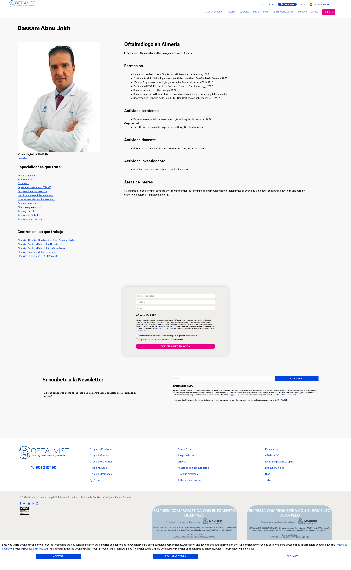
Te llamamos (287, 4)
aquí (251, 548)
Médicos (302, 11)
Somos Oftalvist (187, 449)
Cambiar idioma (320, 4)
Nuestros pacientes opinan (280, 461)
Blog (267, 474)
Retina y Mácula (260, 11)
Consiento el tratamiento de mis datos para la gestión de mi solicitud (168, 336)
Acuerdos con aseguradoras (193, 467)
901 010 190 (268, 4)
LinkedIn (22, 158)
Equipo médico (186, 455)
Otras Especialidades (283, 11)
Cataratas (244, 11)
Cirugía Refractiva (214, 11)
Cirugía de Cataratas (101, 461)
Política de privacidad (36, 548)
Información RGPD (146, 315)
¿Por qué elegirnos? (188, 474)
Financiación (272, 449)
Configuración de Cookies (117, 497)
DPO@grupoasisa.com (164, 328)
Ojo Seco (95, 480)
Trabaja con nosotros (189, 480)
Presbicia (231, 11)
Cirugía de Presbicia (101, 449)
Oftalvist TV (272, 455)
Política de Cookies (91, 497)
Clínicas (314, 11)
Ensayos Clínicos (274, 467)
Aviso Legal (47, 497)
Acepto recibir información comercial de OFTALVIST (160, 339)
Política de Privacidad (287, 395)
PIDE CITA (329, 12)
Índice (302, 4)
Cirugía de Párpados (101, 474)
